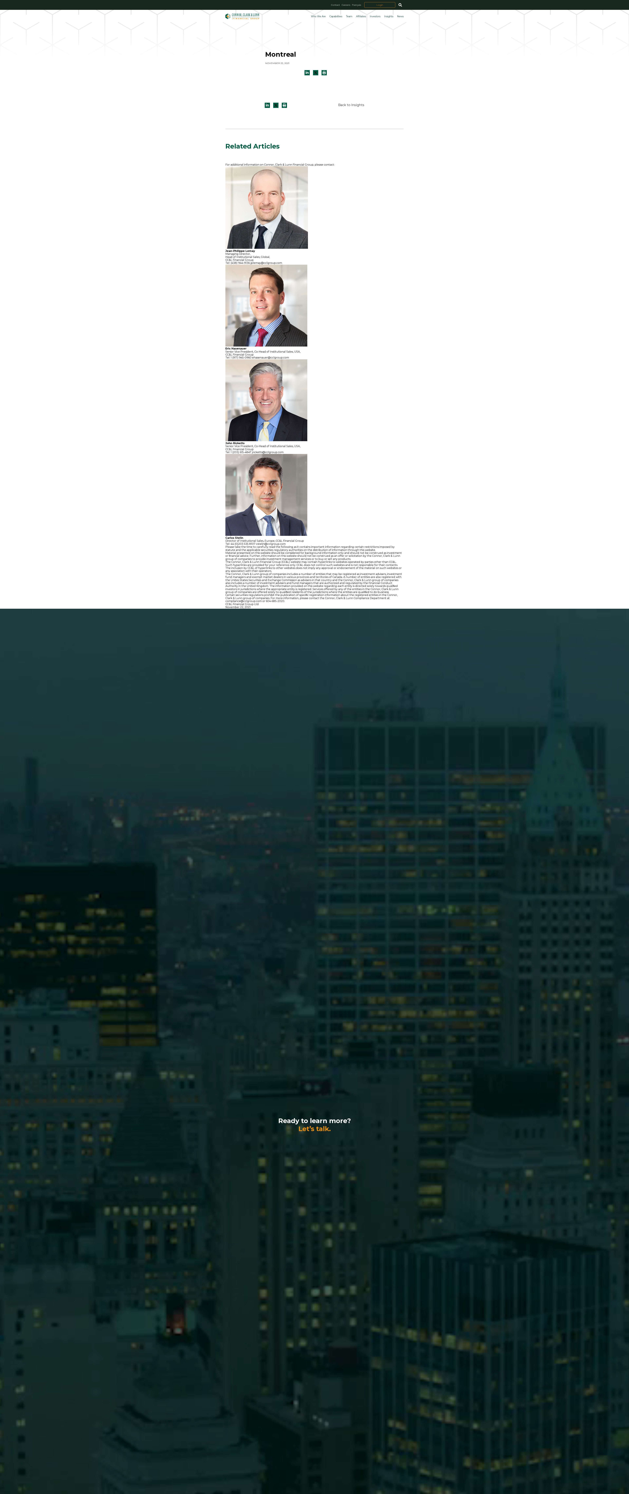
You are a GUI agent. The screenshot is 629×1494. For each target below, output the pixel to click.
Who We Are (318, 16)
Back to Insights (351, 105)
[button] (324, 72)
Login (379, 4)
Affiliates (361, 16)
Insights (388, 16)
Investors (375, 16)
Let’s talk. (314, 1129)
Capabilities (335, 16)
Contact (335, 4)
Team (349, 16)
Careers (346, 4)
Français (356, 4)
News (400, 16)
